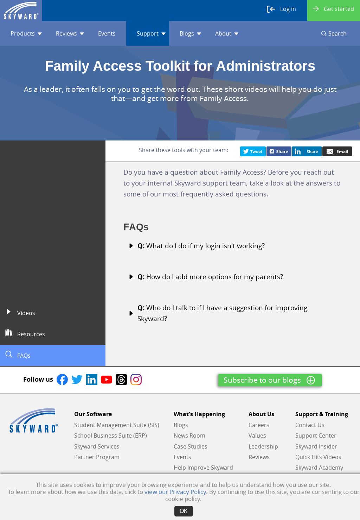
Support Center (315, 435)
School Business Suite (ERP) (110, 435)
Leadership (263, 446)
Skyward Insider (316, 446)
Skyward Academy (319, 467)
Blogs (187, 33)
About (223, 33)
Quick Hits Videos (318, 457)
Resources (30, 334)
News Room (189, 435)
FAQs (23, 355)
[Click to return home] (21, 10)
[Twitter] (253, 151)
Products (23, 33)
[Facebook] (279, 151)
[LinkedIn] (91, 379)
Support (148, 33)
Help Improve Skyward (203, 467)
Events (107, 33)
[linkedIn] (307, 151)
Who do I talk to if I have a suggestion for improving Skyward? (222, 312)
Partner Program (97, 457)
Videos (25, 313)
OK (184, 511)
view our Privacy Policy (175, 492)
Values (257, 435)
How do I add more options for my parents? (210, 276)
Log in (288, 9)
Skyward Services (97, 446)
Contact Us (309, 425)
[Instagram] (136, 379)
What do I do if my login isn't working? (201, 245)
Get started (339, 9)
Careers (259, 425)
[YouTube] (106, 379)
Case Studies (190, 446)
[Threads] (121, 379)
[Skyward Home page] (33, 420)
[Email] (337, 151)
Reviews (66, 33)
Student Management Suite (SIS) (116, 425)
